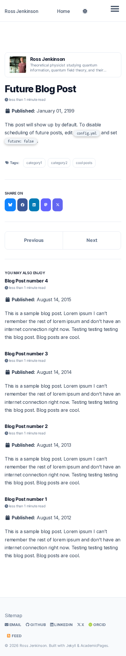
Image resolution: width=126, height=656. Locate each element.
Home (63, 11)
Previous (34, 240)
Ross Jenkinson (21, 11)
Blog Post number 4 (26, 281)
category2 (59, 162)
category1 (34, 162)
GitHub (38, 624)
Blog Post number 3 (26, 354)
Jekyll (71, 645)
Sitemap (13, 615)
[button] (85, 10)
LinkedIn (62, 624)
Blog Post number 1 (26, 499)
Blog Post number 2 (26, 426)
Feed (16, 635)
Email (14, 624)
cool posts (84, 162)
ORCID (99, 624)
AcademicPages (94, 645)
